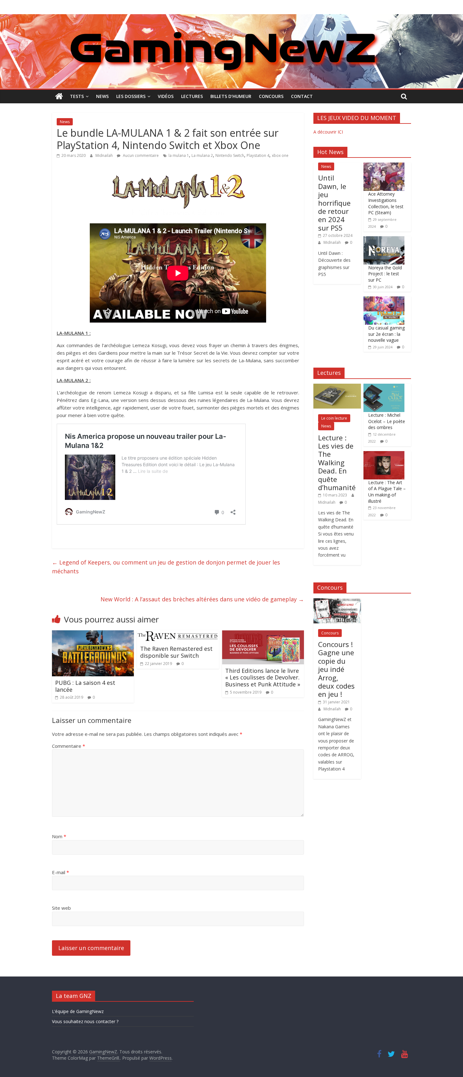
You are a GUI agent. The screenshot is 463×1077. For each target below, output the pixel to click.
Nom (59, 836)
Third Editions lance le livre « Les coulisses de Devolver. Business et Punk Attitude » (262, 677)
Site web (61, 908)
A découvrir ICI (328, 132)
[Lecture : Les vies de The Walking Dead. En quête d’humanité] (337, 387)
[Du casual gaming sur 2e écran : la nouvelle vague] (383, 300)
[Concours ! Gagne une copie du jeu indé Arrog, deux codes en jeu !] (337, 601)
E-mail (60, 872)
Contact (302, 96)
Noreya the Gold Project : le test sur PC (385, 274)
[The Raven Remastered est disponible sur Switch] (178, 634)
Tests (77, 96)
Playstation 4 (258, 155)
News (102, 96)
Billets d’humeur (230, 96)
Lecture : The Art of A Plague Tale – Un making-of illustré (387, 491)
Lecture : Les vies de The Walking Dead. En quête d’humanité (337, 462)
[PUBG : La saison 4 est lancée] (93, 634)
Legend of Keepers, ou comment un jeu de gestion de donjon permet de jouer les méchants (166, 567)
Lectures (192, 96)
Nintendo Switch (229, 155)
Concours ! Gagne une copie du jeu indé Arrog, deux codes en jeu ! (336, 669)
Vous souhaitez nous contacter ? (85, 1021)
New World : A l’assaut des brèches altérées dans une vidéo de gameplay (202, 599)
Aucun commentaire (140, 155)
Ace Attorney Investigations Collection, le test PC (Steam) (385, 203)
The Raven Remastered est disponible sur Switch (176, 652)
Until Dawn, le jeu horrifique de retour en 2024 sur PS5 (334, 202)
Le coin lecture (334, 418)
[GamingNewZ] (231, 17)
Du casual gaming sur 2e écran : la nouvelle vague (386, 334)
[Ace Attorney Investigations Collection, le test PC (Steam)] (383, 166)
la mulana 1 (179, 155)
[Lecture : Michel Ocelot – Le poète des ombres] (383, 387)
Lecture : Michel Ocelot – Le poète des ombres (386, 421)
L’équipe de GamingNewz (78, 1011)
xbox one (280, 155)
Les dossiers (131, 96)
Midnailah (104, 155)
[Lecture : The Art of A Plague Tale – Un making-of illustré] (383, 454)
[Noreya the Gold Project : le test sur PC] (383, 240)
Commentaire (68, 746)
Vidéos (166, 96)
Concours (271, 96)
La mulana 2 (202, 155)
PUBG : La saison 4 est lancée (85, 686)
